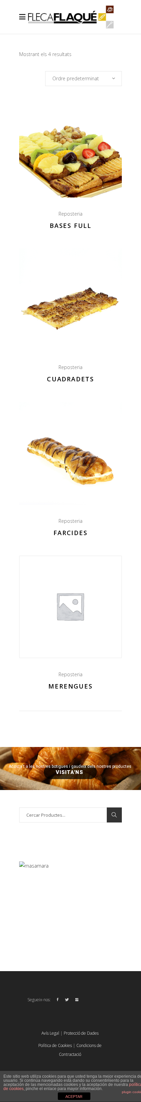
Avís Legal (50, 1033)
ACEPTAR (73, 1096)
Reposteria (70, 213)
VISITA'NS (70, 772)
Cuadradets (70, 379)
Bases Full (70, 225)
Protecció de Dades (81, 1033)
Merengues (70, 686)
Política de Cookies (55, 1045)
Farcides (70, 533)
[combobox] (83, 78)
